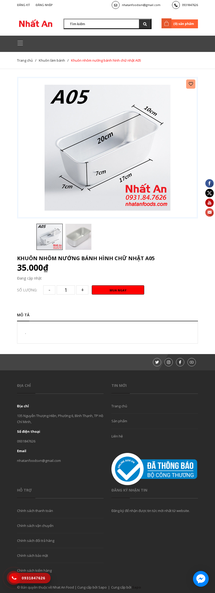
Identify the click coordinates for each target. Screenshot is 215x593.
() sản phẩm (183, 24)
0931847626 (190, 5)
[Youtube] (191, 362)
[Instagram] (168, 362)
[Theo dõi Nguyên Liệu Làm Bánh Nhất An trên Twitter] (157, 362)
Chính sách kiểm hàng (34, 570)
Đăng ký (23, 5)
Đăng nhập (44, 5)
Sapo (136, 587)
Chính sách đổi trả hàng (35, 540)
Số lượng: (27, 289)
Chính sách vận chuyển (35, 525)
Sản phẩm (119, 421)
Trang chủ (119, 406)
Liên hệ (117, 436)
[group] (107, 147)
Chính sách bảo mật (32, 555)
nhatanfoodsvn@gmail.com (141, 5)
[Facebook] (180, 362)
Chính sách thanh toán (35, 510)
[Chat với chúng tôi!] (201, 579)
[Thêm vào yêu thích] (190, 84)
